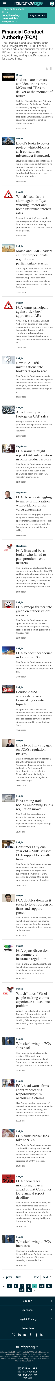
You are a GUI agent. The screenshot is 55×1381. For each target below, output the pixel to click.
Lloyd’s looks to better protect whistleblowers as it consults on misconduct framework (33, 149)
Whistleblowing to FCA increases (33, 1243)
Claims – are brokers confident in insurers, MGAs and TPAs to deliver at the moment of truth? (34, 87)
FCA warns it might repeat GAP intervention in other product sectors (34, 455)
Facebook (30, 1335)
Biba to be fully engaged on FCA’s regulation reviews (34, 749)
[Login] (52, 3)
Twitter (14, 1335)
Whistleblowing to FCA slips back (33, 1045)
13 (30, 1290)
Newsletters (25, 1335)
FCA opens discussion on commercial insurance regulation (32, 954)
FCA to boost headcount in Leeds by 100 (34, 655)
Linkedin (19, 1335)
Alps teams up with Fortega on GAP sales (32, 414)
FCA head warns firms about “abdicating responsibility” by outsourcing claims (32, 1091)
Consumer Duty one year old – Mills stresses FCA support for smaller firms (34, 853)
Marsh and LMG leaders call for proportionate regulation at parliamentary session (34, 257)
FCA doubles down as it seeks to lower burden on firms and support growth (34, 906)
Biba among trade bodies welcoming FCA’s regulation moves (34, 805)
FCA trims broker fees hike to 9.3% (32, 1138)
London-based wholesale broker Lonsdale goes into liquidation (30, 698)
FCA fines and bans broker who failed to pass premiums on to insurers (31, 556)
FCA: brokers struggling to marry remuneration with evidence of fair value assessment (34, 503)
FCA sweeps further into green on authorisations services (34, 611)
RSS (41, 1335)
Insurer (19, 139)
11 (50, 1286)
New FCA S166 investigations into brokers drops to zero (31, 367)
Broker (19, 75)
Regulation (21, 446)
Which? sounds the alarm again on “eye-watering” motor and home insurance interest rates (33, 204)
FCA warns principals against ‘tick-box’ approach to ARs (32, 311)
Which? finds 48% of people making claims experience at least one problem (33, 999)
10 (42, 1286)
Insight (19, 192)
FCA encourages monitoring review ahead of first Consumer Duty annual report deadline (33, 1189)
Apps (36, 1335)
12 (22, 1290)
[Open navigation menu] (3, 4)
